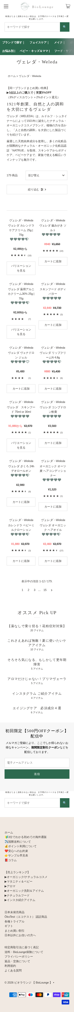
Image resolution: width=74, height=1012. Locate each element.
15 (44, 590)
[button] (19, 239)
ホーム (12, 76)
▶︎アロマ (10, 886)
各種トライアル (14, 921)
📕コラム (11, 860)
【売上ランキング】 (17, 872)
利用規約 (10, 965)
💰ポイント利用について (21, 846)
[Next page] (51, 590)
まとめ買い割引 (14, 930)
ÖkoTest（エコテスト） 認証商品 (26, 916)
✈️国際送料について (18, 841)
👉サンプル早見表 (16, 855)
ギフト (9, 926)
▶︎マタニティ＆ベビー (18, 881)
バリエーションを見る (21, 268)
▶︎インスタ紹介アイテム (20, 900)
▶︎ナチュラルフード (17, 895)
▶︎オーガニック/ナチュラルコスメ (26, 876)
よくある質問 (13, 970)
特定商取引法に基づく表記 (22, 947)
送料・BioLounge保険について (24, 952)
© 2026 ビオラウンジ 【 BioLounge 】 (28, 982)
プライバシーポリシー (19, 956)
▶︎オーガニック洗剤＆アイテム (24, 890)
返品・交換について (17, 961)
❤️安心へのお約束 (16, 850)
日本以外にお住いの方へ (20, 935)
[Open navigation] (6, 6)
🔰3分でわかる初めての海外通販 (26, 837)
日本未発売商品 (14, 912)
